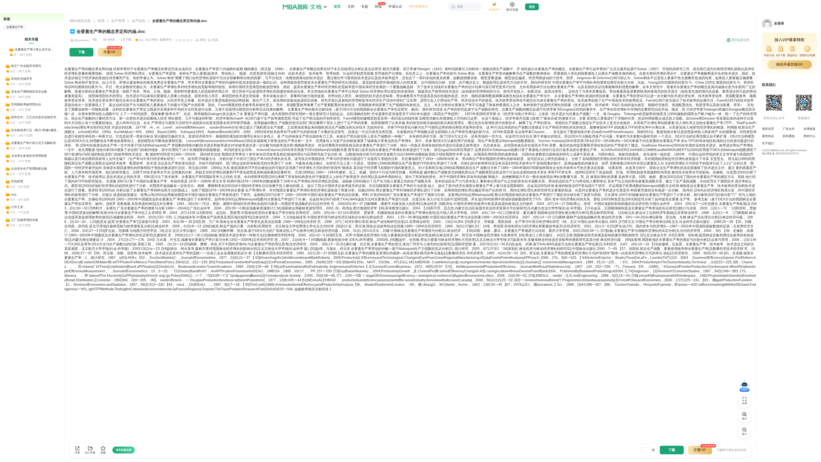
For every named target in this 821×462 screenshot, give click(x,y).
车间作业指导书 (21, 78)
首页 (337, 6)
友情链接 (809, 128)
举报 (202, 39)
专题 (364, 6)
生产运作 (138, 21)
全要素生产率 (14, 27)
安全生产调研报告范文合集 (29, 91)
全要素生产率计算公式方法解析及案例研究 (35, 49)
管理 (100, 21)
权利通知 (789, 136)
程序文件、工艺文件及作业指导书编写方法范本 (35, 117)
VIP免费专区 (418, 6)
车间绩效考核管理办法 (26, 104)
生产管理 (118, 21)
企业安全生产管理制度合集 (29, 168)
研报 (378, 6)
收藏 (103, 452)
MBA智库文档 (80, 21)
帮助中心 (809, 136)
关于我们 (768, 143)
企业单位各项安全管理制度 (29, 155)
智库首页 (768, 128)
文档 (350, 6)
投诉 (214, 39)
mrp (13, 194)
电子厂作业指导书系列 (26, 66)
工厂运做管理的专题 (24, 220)
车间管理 (17, 181)
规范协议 (768, 136)
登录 (532, 7)
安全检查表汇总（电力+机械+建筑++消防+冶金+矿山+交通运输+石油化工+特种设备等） (35, 130)
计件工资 (17, 207)
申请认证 (395, 6)
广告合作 (789, 128)
